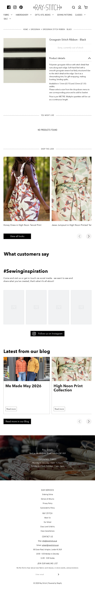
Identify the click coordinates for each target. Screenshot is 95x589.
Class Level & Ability (47, 526)
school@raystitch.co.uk (50, 545)
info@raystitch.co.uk (49, 541)
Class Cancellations (47, 531)
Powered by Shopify (55, 583)
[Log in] (79, 7)
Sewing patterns (64, 14)
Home (25, 29)
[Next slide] (89, 236)
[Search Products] (73, 7)
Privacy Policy (47, 503)
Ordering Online (47, 494)
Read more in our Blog (17, 421)
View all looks (17, 236)
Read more (11, 409)
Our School (47, 522)
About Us (47, 517)
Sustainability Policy (47, 508)
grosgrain (35, 29)
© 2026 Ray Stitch (40, 583)
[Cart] (86, 7)
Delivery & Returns (47, 499)
